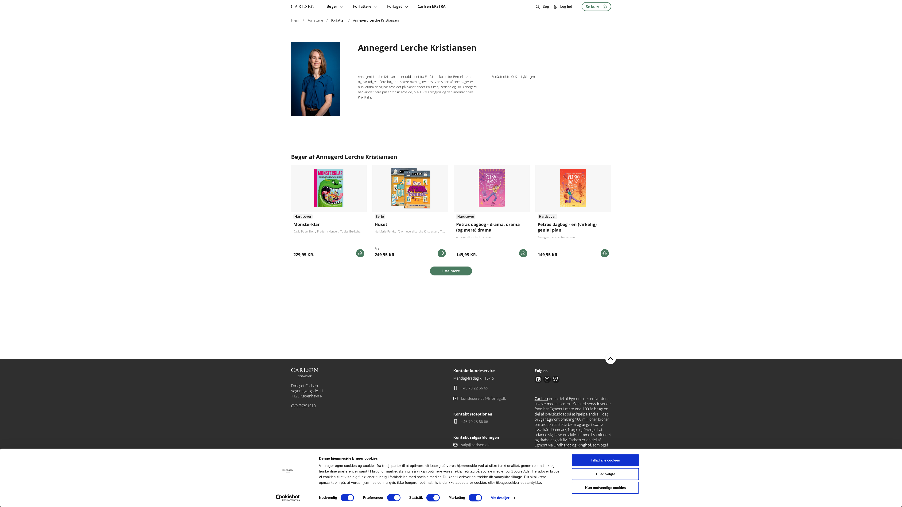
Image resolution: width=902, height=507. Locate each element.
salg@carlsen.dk (475, 444)
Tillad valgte (605, 474)
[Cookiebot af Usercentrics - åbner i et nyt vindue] (287, 497)
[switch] (393, 497)
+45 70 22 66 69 (474, 388)
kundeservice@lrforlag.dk (483, 398)
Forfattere (315, 20)
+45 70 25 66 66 (474, 421)
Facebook (538, 379)
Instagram (547, 379)
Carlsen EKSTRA (432, 6)
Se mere (442, 253)
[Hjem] (303, 6)
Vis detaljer (500, 498)
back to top (610, 358)
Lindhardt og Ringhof (572, 445)
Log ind (566, 6)
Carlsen (541, 398)
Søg (546, 6)
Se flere (410, 213)
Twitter (556, 379)
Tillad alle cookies (605, 460)
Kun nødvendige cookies (605, 488)
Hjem (295, 20)
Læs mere (451, 271)
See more (329, 213)
